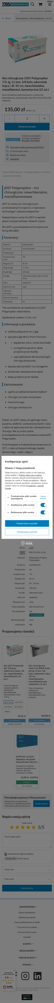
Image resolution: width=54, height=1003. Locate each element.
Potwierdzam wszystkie (27, 523)
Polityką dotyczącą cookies (30, 475)
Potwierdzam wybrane (27, 532)
